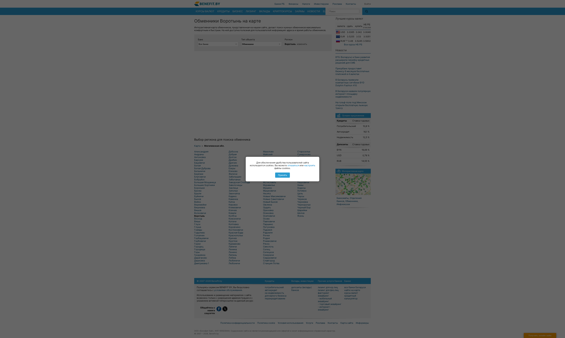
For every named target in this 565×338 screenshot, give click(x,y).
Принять (282, 175)
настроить (309, 165)
